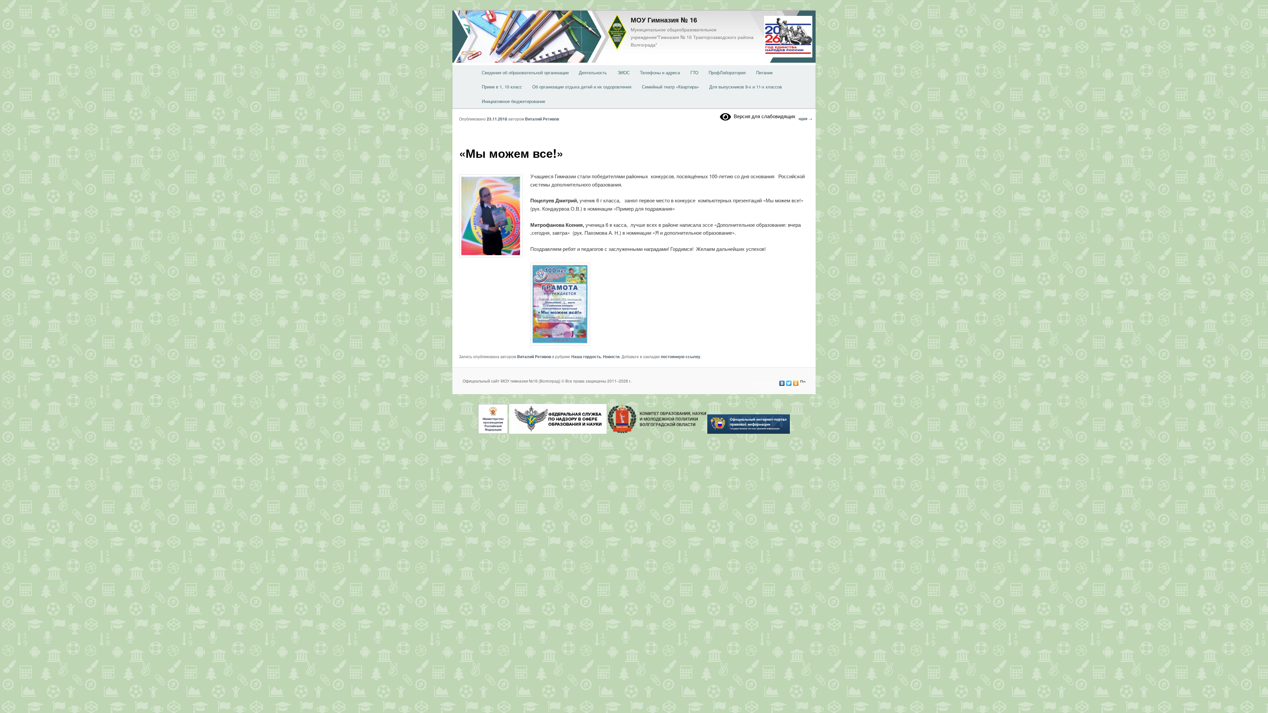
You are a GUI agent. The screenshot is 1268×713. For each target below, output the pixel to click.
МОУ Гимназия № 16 (664, 19)
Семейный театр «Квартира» (670, 87)
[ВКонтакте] (782, 381)
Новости (611, 356)
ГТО (694, 72)
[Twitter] (789, 381)
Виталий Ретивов (542, 119)
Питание (764, 72)
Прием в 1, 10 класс (502, 87)
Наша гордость (586, 356)
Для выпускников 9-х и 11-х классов (745, 87)
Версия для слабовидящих (763, 116)
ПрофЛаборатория (727, 72)
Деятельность (593, 72)
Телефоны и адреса (660, 72)
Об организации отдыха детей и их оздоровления (581, 87)
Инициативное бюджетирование (513, 101)
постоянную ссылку (680, 356)
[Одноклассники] (795, 381)
